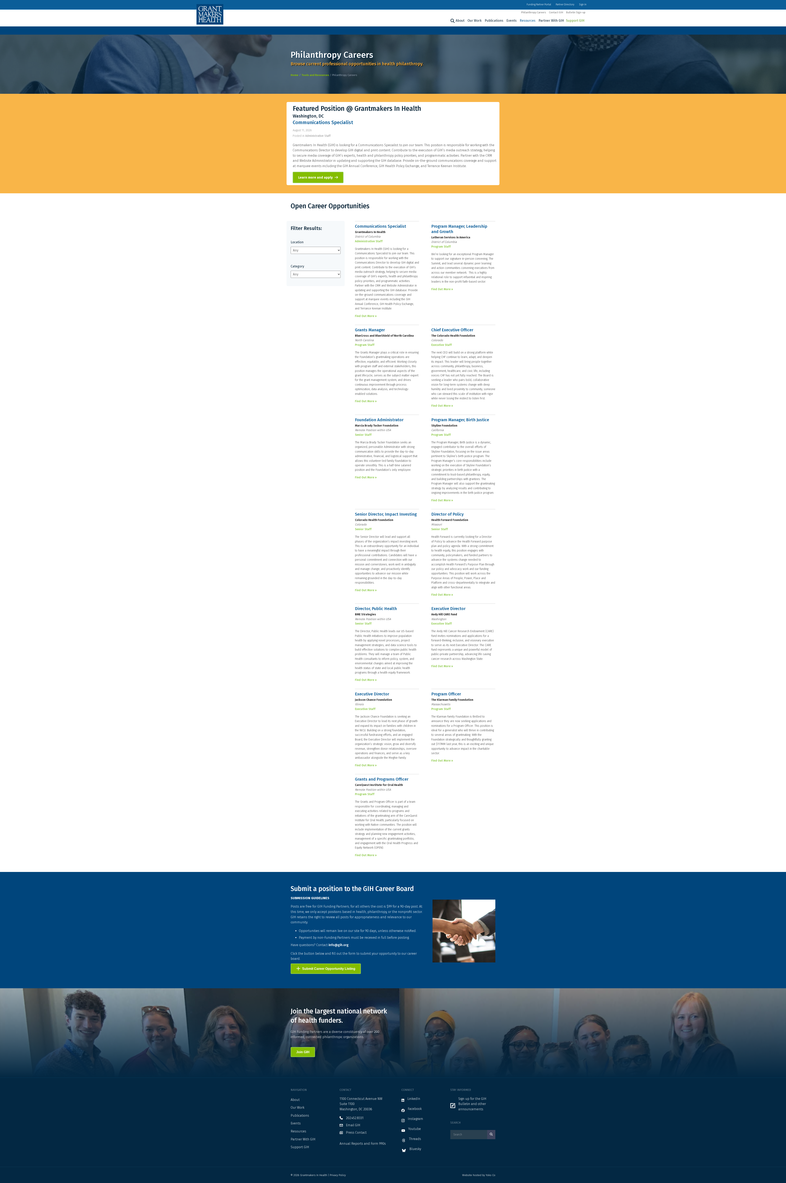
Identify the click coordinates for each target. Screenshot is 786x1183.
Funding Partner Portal (539, 4)
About (460, 21)
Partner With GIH (551, 21)
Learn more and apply (315, 177)
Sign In (582, 4)
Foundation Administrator (379, 419)
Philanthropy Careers (533, 12)
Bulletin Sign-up (575, 12)
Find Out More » (366, 316)
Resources (527, 21)
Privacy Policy (338, 1175)
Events (511, 21)
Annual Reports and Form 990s (363, 1144)
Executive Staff (441, 345)
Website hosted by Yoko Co (478, 1175)
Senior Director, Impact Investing (386, 514)
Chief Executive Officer (452, 329)
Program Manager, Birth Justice (460, 419)
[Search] (452, 21)
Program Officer (446, 694)
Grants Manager (370, 329)
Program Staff (441, 246)
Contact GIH (556, 12)
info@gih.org (339, 945)
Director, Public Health (376, 608)
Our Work (475, 21)
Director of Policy (447, 514)
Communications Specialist (323, 122)
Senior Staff (363, 435)
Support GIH (575, 21)
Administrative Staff (318, 136)
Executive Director (448, 608)
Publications (494, 21)
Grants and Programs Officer (381, 779)
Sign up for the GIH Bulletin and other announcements (472, 1104)
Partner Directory (565, 4)
